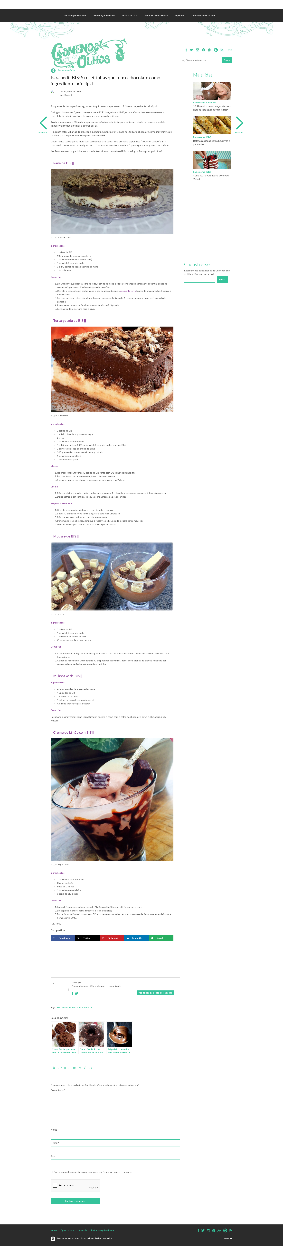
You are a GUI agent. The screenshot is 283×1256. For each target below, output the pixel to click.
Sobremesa (86, 1007)
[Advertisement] (112, 952)
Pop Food (179, 15)
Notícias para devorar (75, 15)
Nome (55, 1129)
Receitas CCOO (130, 15)
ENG (229, 50)
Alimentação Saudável (104, 15)
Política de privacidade (102, 1230)
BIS (58, 1007)
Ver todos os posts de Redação (155, 992)
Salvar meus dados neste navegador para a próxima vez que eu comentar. (93, 1171)
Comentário (58, 1090)
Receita (76, 1007)
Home (54, 1230)
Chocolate (66, 1007)
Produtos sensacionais (156, 15)
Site (53, 1156)
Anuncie (82, 1230)
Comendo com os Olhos (203, 15)
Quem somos (67, 1230)
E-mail (55, 1142)
